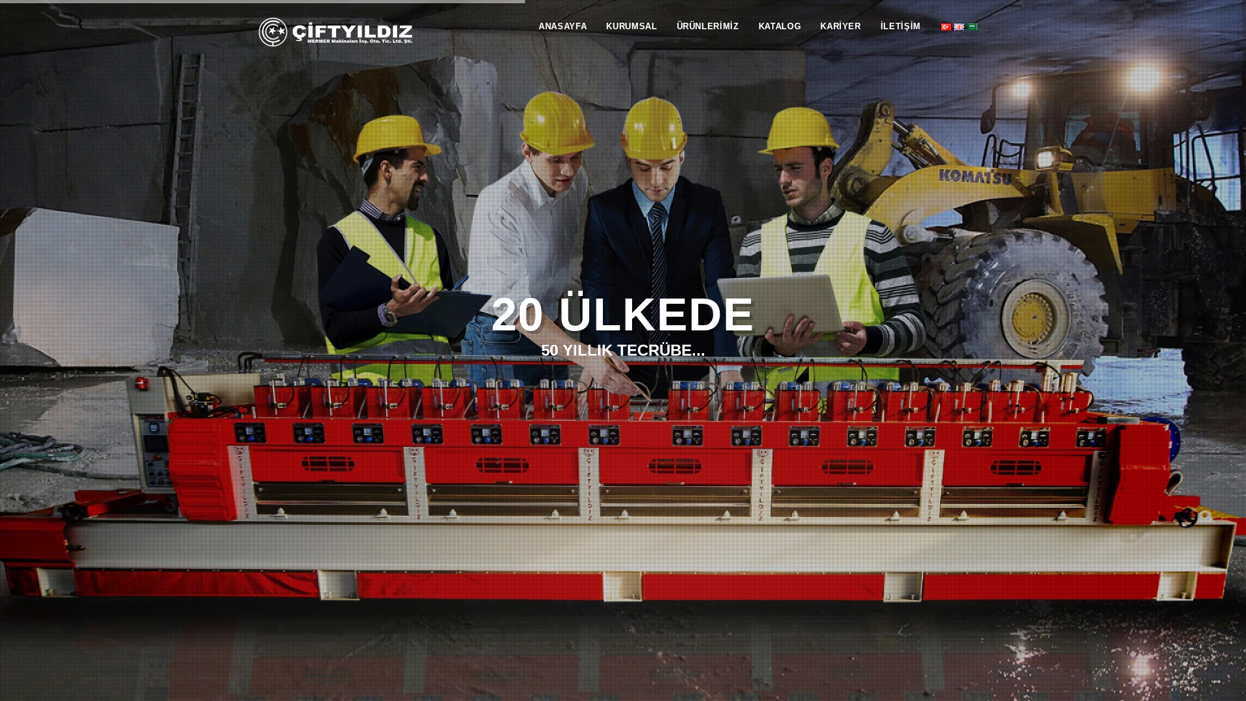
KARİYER (840, 26)
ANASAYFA (563, 26)
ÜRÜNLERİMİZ (708, 26)
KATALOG (780, 26)
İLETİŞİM (901, 26)
